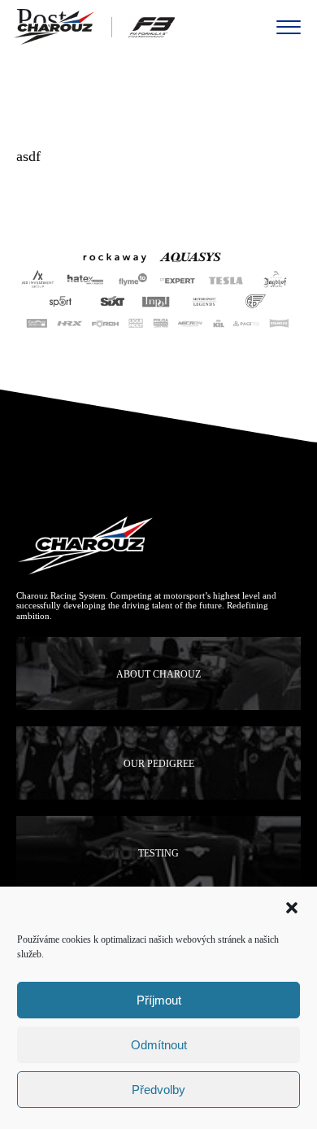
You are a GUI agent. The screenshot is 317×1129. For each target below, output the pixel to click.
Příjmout (159, 1000)
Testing (158, 853)
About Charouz (158, 674)
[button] (292, 908)
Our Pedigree (159, 763)
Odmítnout (159, 1045)
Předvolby (158, 1089)
